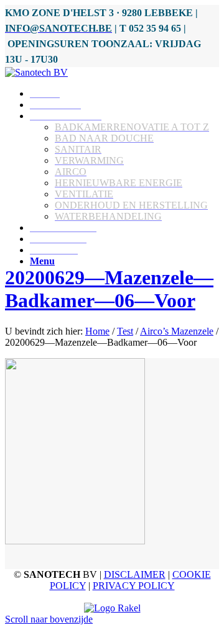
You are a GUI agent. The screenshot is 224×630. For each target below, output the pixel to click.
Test (125, 331)
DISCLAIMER (135, 574)
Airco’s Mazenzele (176, 331)
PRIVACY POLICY (134, 585)
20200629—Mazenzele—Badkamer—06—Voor (109, 289)
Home (97, 331)
